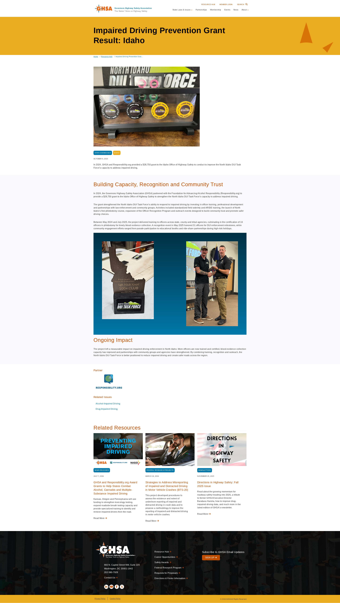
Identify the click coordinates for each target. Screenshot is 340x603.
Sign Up (210, 557)
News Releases (102, 470)
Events (227, 10)
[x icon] (122, 587)
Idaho (116, 153)
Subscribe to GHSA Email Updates (223, 552)
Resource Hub (208, 4)
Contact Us (110, 578)
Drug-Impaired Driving (107, 409)
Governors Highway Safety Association (133, 8)
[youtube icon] (111, 587)
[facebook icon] (117, 587)
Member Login (226, 4)
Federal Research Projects (160, 470)
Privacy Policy (100, 599)
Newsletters (204, 470)
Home (96, 57)
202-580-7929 (111, 572)
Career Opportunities (165, 557)
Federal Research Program (168, 568)
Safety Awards (161, 562)
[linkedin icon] (106, 587)
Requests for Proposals (166, 573)
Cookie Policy (115, 599)
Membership (215, 10)
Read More (99, 518)
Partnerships (201, 10)
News (235, 10)
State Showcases (103, 153)
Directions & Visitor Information (170, 578)
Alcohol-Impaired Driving (108, 404)
